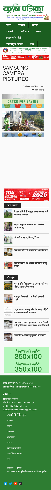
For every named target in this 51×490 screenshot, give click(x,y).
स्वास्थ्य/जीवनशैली (13, 37)
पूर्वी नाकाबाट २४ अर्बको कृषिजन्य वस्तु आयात (30, 264)
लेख (32, 44)
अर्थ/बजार (25, 31)
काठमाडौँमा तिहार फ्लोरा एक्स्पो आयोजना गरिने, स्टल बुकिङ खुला (31, 285)
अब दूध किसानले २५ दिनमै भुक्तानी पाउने (29, 298)
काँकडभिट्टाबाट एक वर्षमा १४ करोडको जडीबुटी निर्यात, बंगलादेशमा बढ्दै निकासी (31, 323)
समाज (38, 31)
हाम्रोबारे (10, 467)
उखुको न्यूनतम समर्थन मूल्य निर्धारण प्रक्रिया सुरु (29, 226)
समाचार (21, 25)
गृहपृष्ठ (8, 25)
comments (39, 89)
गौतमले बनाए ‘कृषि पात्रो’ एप (26, 237)
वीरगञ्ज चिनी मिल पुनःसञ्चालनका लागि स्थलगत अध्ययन (31, 213)
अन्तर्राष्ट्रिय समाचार (14, 44)
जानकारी (9, 31)
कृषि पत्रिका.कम (27, 471)
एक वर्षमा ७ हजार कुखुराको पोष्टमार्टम (30, 335)
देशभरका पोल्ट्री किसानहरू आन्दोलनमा (31, 250)
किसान (35, 25)
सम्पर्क (19, 467)
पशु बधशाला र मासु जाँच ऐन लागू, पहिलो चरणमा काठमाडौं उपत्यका (31, 311)
